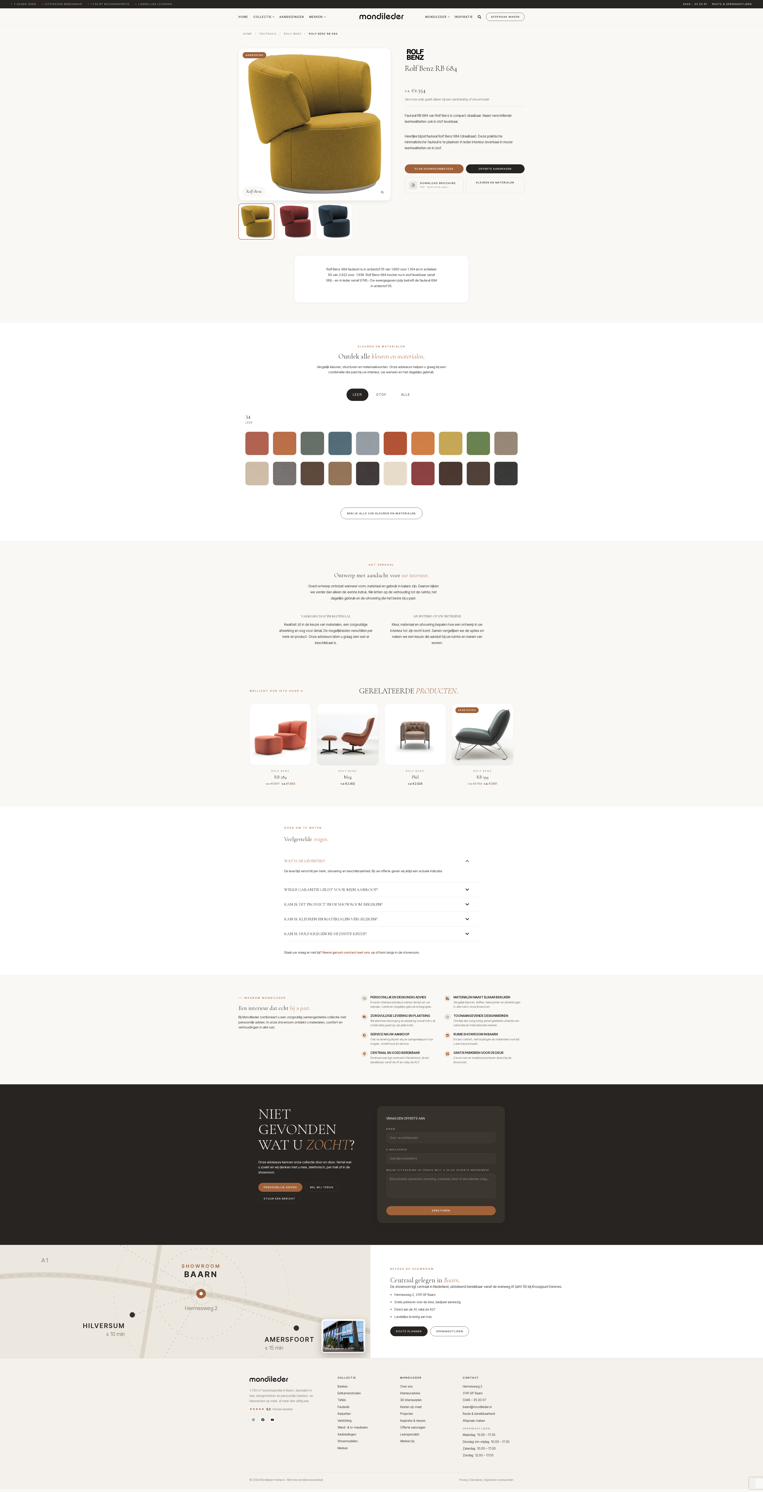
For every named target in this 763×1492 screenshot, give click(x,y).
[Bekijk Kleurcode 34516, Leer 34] (340, 444)
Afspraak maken (474, 1421)
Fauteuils (344, 1407)
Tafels (342, 1400)
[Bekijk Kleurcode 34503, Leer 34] (423, 474)
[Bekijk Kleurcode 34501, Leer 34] (478, 474)
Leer (357, 395)
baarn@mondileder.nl (477, 1407)
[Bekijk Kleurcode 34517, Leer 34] (312, 444)
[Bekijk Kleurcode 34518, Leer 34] (284, 444)
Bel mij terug (322, 1187)
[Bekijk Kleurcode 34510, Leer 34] (506, 444)
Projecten (406, 1414)
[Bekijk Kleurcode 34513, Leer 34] (423, 444)
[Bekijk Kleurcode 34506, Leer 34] (340, 474)
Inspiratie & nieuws (413, 1421)
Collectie (262, 17)
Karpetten (344, 1414)
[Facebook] (263, 1420)
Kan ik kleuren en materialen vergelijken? (330, 919)
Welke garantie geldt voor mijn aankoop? (331, 889)
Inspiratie (464, 17)
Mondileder (436, 17)
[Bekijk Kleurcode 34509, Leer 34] (257, 474)
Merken (316, 17)
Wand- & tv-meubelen (353, 1427)
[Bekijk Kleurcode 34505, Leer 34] (367, 474)
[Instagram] (253, 1420)
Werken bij (407, 1441)
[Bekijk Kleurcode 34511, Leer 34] (478, 444)
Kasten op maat (411, 1407)
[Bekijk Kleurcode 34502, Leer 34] (450, 474)
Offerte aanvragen (412, 1427)
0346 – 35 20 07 (695, 4)
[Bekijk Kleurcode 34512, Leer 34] (450, 444)
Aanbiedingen (291, 17)
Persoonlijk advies (280, 1187)
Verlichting (345, 1421)
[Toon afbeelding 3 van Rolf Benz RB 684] (334, 222)
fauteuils (267, 33)
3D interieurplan (411, 1400)
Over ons (406, 1386)
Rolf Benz (442, 116)
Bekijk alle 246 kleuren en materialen (381, 513)
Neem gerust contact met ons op (348, 952)
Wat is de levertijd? (304, 861)
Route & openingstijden (732, 4)
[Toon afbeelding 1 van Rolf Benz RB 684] (256, 222)
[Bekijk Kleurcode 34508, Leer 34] (284, 474)
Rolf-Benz (292, 33)
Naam (390, 1129)
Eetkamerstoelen (349, 1393)
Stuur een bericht (279, 1198)
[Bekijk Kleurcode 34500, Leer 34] (506, 474)
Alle (405, 395)
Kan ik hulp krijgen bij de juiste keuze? (325, 933)
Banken (343, 1386)
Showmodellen (348, 1441)
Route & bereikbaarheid (479, 1414)
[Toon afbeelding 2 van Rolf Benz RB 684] (295, 222)
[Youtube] (272, 1420)
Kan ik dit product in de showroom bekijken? (333, 904)
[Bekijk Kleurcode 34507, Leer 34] (312, 474)
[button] (479, 17)
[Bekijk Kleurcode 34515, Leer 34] (367, 444)
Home (243, 17)
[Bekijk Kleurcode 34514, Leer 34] (395, 444)
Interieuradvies (410, 1393)
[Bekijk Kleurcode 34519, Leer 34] (257, 444)
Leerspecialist (409, 1434)
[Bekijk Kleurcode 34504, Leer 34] (395, 474)
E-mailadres (397, 1149)
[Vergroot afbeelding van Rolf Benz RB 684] (382, 192)
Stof (381, 395)
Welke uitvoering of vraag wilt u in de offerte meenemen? (438, 1170)
